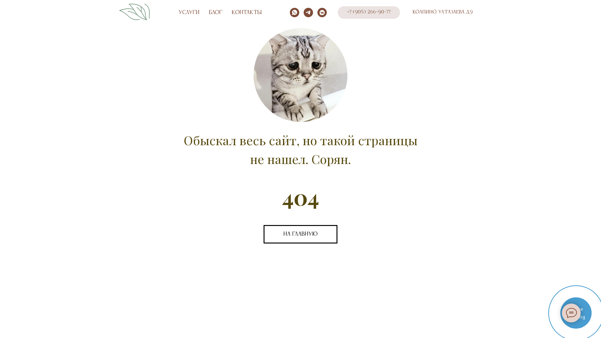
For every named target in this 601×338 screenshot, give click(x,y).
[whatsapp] (294, 12)
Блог (215, 12)
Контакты (247, 12)
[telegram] (308, 12)
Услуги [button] (188, 12)
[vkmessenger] (322, 12)
